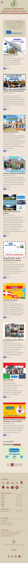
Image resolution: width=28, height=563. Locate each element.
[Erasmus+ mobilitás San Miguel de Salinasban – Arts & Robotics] (14, 410)
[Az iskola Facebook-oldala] (8, 557)
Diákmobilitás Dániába (10, 300)
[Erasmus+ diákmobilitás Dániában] (14, 164)
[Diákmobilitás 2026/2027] (14, 45)
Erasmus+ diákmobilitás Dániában (14, 173)
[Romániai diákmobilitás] (14, 122)
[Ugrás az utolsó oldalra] (21, 464)
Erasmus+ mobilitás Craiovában (13, 91)
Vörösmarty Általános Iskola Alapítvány (11, 532)
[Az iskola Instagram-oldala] (12, 557)
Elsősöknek (4, 520)
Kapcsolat (14, 550)
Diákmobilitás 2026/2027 (10, 55)
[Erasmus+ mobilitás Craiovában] (14, 82)
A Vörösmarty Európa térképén (13, 340)
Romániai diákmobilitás (10, 132)
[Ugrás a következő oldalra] (19, 464)
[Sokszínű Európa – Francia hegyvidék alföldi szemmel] (14, 249)
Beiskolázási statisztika (7, 524)
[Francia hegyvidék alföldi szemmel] (14, 202)
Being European (8, 380)
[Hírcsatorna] (16, 557)
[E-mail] (19, 557)
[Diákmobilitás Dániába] (14, 291)
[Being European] (14, 370)
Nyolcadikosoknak (6, 522)
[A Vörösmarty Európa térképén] (14, 331)
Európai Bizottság (18, 21)
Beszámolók (8, 445)
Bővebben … (7, 68)
